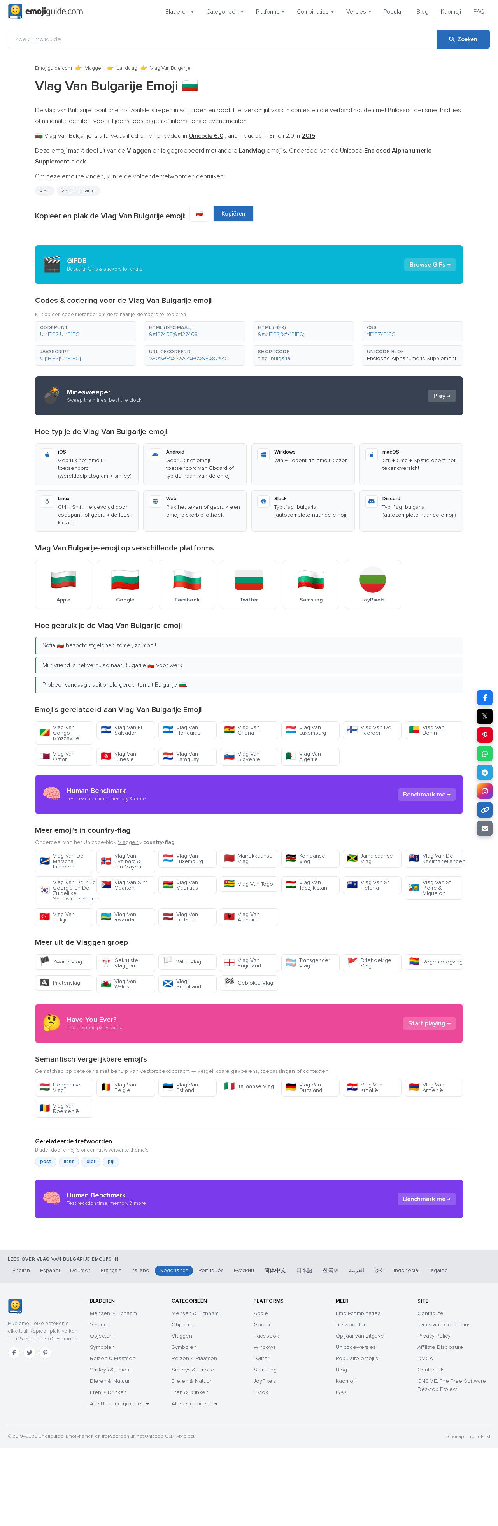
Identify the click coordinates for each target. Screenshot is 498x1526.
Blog (422, 11)
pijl (111, 1162)
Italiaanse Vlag (249, 1086)
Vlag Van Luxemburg (306, 730)
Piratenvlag (59, 982)
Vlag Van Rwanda (118, 917)
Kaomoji (451, 11)
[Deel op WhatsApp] (485, 753)
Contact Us (431, 1369)
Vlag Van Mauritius (180, 885)
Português (211, 1270)
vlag (45, 190)
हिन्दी (379, 1270)
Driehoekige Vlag (369, 963)
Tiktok (261, 1392)
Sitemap (455, 1437)
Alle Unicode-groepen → (119, 1403)
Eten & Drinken (108, 1392)
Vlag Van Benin (426, 730)
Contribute (430, 1313)
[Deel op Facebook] (485, 697)
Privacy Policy (434, 1336)
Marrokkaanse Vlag (248, 859)
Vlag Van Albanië (242, 917)
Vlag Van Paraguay (181, 757)
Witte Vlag (182, 961)
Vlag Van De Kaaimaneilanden (436, 859)
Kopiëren (233, 213)
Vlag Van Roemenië (59, 1108)
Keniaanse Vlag (305, 859)
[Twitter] (29, 1353)
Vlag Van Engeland (242, 963)
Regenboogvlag (436, 961)
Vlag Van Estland (180, 1087)
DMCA (425, 1358)
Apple (261, 1313)
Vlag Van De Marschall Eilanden (61, 861)
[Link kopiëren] (485, 810)
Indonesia (406, 1270)
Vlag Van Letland (180, 917)
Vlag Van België (118, 1087)
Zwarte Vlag (60, 961)
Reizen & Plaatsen (112, 1358)
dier (90, 1162)
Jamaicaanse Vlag (370, 859)
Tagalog (438, 1270)
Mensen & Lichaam (113, 1313)
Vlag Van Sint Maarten (124, 885)
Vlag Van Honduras (181, 730)
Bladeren (179, 11)
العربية (356, 1270)
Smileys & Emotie (111, 1369)
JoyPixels (265, 1381)
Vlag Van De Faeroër (369, 730)
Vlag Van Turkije (57, 917)
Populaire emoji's (357, 1358)
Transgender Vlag (308, 963)
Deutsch (80, 1270)
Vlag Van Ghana (242, 730)
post (45, 1162)
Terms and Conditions (444, 1324)
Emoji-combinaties (358, 1313)
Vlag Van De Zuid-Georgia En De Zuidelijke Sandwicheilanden (66, 890)
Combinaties (315, 11)
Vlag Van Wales (118, 984)
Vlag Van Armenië (426, 1087)
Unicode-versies (356, 1347)
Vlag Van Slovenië (242, 757)
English (21, 1270)
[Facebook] (14, 1353)
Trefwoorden (351, 1324)
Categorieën (225, 11)
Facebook (266, 1336)
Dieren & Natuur (110, 1381)
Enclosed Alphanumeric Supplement (411, 358)
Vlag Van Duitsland (304, 1087)
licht (69, 1162)
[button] (85, 331)
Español (50, 1270)
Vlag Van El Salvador (121, 730)
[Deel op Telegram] (485, 772)
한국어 (331, 1270)
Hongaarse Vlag (60, 1087)
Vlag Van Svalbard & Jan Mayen (121, 861)
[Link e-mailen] (485, 828)
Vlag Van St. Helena (368, 885)
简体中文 (275, 1270)
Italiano (140, 1270)
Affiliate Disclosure (440, 1347)
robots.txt (480, 1437)
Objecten (101, 1336)
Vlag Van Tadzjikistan (306, 885)
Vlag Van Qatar (57, 757)
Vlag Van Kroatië (364, 1087)
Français (111, 1270)
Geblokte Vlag (248, 982)
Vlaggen (94, 68)
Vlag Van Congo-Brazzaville (59, 733)
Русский (244, 1270)
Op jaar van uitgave (360, 1336)
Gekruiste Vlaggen (119, 963)
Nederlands (174, 1270)
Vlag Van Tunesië (118, 757)
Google (263, 1324)
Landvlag (127, 68)
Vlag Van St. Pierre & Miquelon (430, 888)
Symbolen (102, 1347)
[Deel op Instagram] (485, 791)
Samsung (265, 1369)
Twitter (261, 1358)
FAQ (479, 11)
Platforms (270, 11)
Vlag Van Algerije (303, 757)
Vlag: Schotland (182, 984)
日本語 (304, 1270)
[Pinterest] (45, 1353)
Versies (358, 11)
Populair (394, 11)
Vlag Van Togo (248, 884)
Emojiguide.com (53, 68)
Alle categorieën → (194, 1403)
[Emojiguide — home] (45, 11)
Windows (265, 1347)
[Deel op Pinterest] (485, 735)
